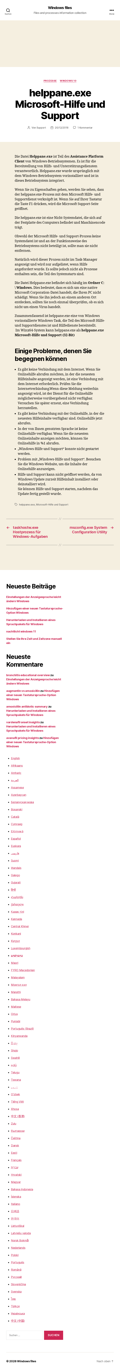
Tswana (16, 1079)
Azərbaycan (18, 794)
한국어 (15, 1218)
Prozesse (50, 80)
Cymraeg (16, 824)
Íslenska (16, 1196)
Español (16, 838)
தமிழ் (14, 1065)
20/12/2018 (61, 127)
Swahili (15, 1057)
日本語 (15, 1211)
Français (16, 1160)
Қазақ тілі (17, 911)
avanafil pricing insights (22, 738)
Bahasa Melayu (20, 999)
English (15, 758)
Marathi (16, 992)
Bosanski (16, 809)
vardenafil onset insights (23, 722)
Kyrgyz (15, 941)
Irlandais (16, 868)
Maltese (16, 1006)
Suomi (15, 860)
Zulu (13, 1123)
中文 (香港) (18, 1116)
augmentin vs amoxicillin (23, 690)
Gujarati (16, 882)
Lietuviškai (17, 1225)
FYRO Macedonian (23, 970)
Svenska (16, 1291)
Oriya (14, 1014)
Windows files (60, 8)
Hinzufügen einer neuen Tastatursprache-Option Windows (33, 695)
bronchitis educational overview (28, 675)
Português (17, 1262)
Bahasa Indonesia (22, 1189)
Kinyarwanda (19, 1036)
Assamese (17, 787)
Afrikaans (17, 765)
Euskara (16, 846)
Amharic (16, 773)
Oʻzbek (15, 1094)
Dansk (15, 1145)
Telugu (15, 1072)
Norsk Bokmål (20, 1240)
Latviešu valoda (21, 1233)
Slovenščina (18, 1284)
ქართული (17, 904)
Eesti (14, 1152)
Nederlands (18, 1247)
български (18, 1130)
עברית (14, 1167)
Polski (14, 1255)
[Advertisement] (60, 43)
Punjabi (15, 1021)
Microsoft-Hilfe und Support (52, 504)
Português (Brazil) (22, 1028)
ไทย (13, 1299)
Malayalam (18, 977)
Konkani (16, 933)
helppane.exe (27, 504)
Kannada (16, 919)
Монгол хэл (19, 984)
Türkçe (15, 1306)
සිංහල (14, 1043)
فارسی (15, 853)
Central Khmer (20, 926)
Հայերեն (17, 897)
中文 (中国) (18, 1320)
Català (15, 816)
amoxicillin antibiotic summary (27, 706)
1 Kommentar (85, 127)
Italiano (15, 1204)
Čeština (15, 1138)
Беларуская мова (22, 802)
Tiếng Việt (17, 1101)
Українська (18, 1313)
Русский (16, 1277)
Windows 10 (68, 80)
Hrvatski (16, 1174)
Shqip (14, 1050)
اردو (14, 1087)
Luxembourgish (20, 948)
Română (16, 1269)
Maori (14, 962)
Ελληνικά (17, 831)
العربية (15, 780)
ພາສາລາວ (17, 955)
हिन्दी (13, 889)
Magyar (16, 1182)
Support (41, 127)
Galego (15, 875)
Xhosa (15, 1109)
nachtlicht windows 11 (21, 631)
